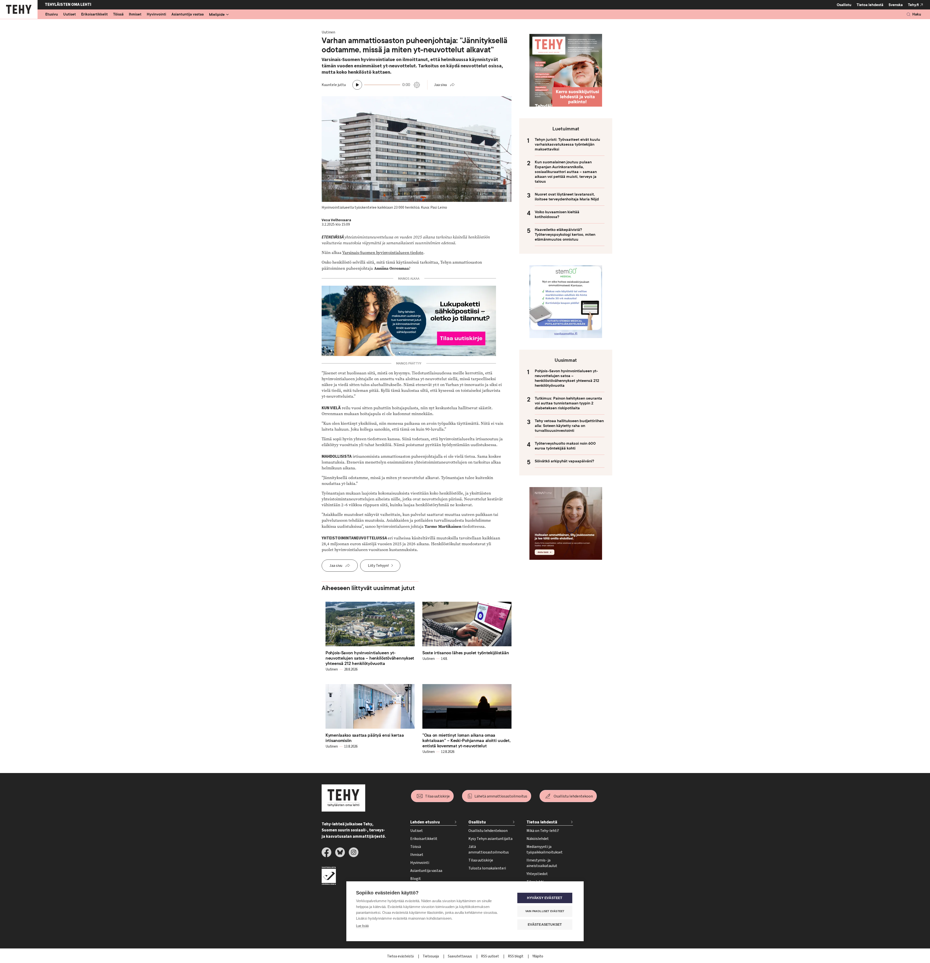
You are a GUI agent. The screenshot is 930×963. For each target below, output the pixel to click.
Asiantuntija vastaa (187, 14)
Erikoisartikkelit (94, 14)
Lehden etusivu (425, 822)
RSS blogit (516, 956)
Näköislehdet (538, 838)
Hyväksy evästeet (544, 898)
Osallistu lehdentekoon (573, 796)
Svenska (896, 4)
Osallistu (844, 4)
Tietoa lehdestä (870, 4)
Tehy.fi (913, 4)
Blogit (415, 878)
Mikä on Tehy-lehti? (543, 830)
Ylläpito (537, 956)
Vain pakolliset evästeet (545, 911)
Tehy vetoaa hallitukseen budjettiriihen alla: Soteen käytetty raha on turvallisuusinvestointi (569, 425)
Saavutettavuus (460, 956)
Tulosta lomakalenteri (487, 868)
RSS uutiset (490, 956)
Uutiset (69, 14)
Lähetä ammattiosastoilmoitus (500, 796)
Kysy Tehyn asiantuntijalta (490, 838)
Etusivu (51, 14)
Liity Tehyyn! (378, 565)
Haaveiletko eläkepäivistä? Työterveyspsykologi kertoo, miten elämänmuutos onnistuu (565, 234)
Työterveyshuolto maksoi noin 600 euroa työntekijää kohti (565, 446)
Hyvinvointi (156, 14)
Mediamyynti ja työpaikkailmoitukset (545, 849)
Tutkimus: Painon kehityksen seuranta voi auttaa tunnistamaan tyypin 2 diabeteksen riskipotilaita (568, 403)
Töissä (118, 14)
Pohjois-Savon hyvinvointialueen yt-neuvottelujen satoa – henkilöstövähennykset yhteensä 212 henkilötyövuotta (567, 378)
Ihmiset (135, 14)
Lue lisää (362, 926)
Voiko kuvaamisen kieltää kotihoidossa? (557, 214)
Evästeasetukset (545, 924)
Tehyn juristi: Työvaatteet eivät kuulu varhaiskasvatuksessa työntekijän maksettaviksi (567, 144)
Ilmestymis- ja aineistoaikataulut (542, 863)
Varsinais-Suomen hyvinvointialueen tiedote (382, 252)
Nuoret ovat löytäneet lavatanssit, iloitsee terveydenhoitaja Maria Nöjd (567, 197)
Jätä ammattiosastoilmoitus (488, 849)
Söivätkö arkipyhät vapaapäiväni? (564, 461)
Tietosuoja (431, 956)
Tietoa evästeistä (400, 956)
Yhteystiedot (537, 873)
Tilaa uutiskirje (437, 796)
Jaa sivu (440, 84)
